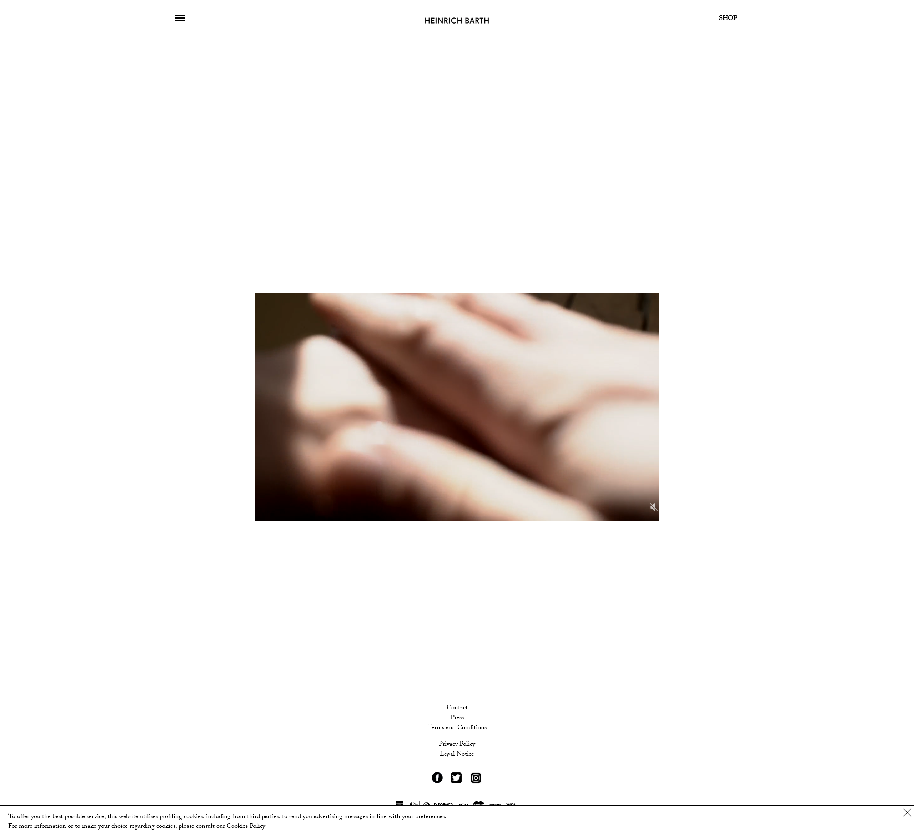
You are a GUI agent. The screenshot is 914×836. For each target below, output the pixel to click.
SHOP (728, 19)
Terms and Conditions (457, 728)
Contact (457, 708)
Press (457, 718)
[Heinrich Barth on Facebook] (437, 782)
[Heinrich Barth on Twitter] (456, 782)
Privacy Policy (457, 744)
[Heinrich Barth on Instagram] (476, 783)
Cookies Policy (246, 826)
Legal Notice (457, 754)
